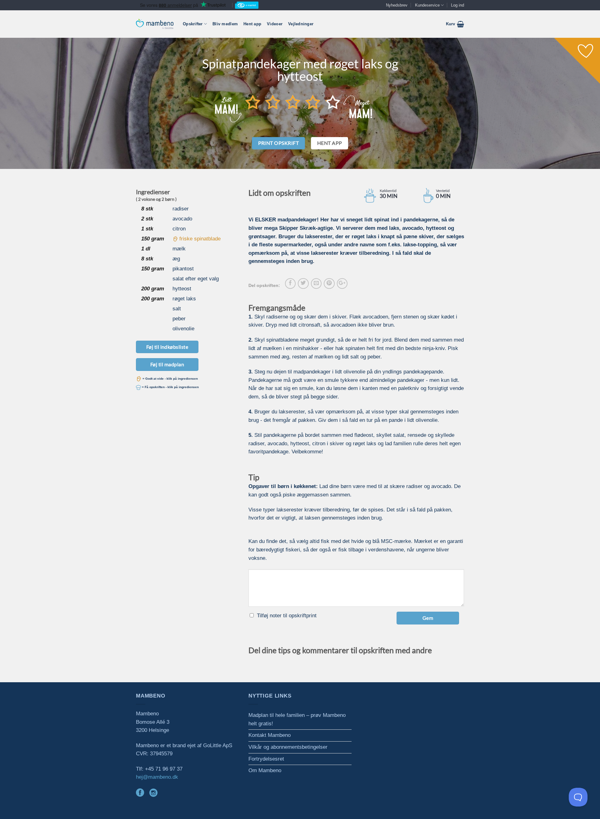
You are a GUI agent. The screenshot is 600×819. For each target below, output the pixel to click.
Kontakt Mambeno (269, 735)
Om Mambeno (264, 770)
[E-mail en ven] (316, 283)
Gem (427, 618)
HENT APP (329, 143)
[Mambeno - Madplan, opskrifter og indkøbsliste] (154, 24)
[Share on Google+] (342, 283)
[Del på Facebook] (290, 283)
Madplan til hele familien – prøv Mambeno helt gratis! (297, 719)
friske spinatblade (200, 239)
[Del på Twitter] (303, 283)
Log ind (457, 5)
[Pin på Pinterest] (329, 283)
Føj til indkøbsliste (167, 347)
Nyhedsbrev (397, 5)
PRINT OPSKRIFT (278, 143)
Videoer (274, 24)
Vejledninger (300, 24)
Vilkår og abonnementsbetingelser (288, 747)
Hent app (252, 24)
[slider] (293, 102)
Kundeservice (427, 5)
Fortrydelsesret (266, 759)
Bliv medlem (225, 24)
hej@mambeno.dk (157, 777)
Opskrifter (193, 24)
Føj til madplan (167, 364)
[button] (455, 24)
